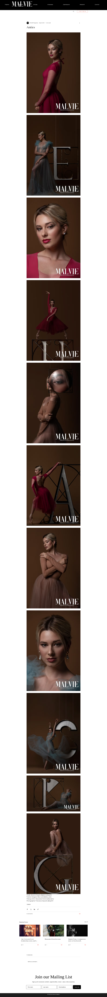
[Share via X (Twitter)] (31, 909)
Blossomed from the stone (53, 939)
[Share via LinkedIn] (34, 909)
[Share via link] (38, 909)
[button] (73, 11)
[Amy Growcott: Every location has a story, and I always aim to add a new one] (29, 930)
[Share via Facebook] (27, 909)
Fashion (29, 904)
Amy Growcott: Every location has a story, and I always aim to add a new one (29, 940)
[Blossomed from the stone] (53, 930)
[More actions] (79, 23)
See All (86, 921)
